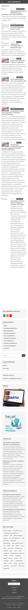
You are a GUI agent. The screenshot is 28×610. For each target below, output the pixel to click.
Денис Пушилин (18, 535)
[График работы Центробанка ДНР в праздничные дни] (5, 44)
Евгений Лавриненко (14, 538)
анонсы (9, 439)
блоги (14, 590)
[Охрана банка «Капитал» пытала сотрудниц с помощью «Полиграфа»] (5, 252)
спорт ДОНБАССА (8, 340)
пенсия (16, 558)
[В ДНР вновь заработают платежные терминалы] (5, 60)
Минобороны (6, 543)
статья (10, 563)
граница (5, 550)
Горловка (6, 535)
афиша (18, 42)
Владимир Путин (17, 530)
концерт (11, 555)
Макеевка (6, 540)
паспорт (10, 558)
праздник (6, 560)
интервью (6, 553)
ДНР (11, 535)
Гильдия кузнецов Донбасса (11, 533)
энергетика (21, 565)
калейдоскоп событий (17, 25)
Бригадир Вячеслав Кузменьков (12, 494)
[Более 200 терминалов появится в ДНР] (5, 26)
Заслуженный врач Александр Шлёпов (14, 509)
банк (13, 545)
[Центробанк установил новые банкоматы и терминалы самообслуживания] (5, 109)
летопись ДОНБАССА (9, 333)
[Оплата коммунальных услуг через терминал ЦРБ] (5, 78)
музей (5, 558)
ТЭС (4, 545)
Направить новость (8, 375)
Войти (4, 365)
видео (17, 545)
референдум (19, 560)
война (5, 548)
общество (19, 77)
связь (5, 563)
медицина (18, 555)
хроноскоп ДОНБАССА (10, 345)
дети (15, 550)
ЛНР (23, 538)
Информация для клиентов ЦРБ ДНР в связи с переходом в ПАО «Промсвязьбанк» (14, 12)
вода (22, 545)
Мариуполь (13, 540)
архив (5, 325)
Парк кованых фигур (17, 543)
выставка (10, 548)
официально (20, 9)
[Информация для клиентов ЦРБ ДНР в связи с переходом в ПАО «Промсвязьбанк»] (5, 10)
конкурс (5, 555)
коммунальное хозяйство (17, 553)
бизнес (18, 142)
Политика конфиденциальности (12, 378)
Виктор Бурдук (7, 530)
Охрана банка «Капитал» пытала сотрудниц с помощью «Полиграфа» (17, 202)
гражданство (18, 548)
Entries (6, 368)
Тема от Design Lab (17, 605)
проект (12, 560)
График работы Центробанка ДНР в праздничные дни (16, 45)
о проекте (6, 348)
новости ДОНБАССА (14, 2)
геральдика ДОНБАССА (10, 328)
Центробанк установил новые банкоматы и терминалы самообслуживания (12, 112)
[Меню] (2, 1)
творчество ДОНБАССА (10, 343)
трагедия (21, 563)
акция (8, 545)
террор (15, 563)
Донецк (5, 538)
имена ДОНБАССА (8, 330)
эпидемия (6, 568)
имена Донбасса (12, 491)
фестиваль (14, 565)
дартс (11, 550)
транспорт (6, 565)
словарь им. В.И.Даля (10, 338)
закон (20, 550)
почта (21, 558)
